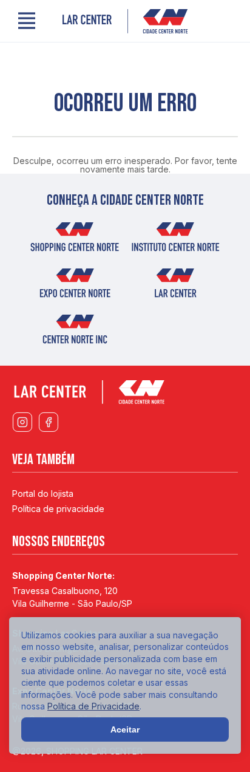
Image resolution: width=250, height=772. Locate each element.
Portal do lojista (42, 493)
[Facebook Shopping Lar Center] (48, 422)
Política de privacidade (58, 509)
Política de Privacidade (93, 706)
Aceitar (125, 729)
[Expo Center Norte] (74, 286)
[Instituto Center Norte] (175, 240)
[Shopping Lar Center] (125, 21)
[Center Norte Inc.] (74, 333)
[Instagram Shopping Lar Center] (22, 422)
